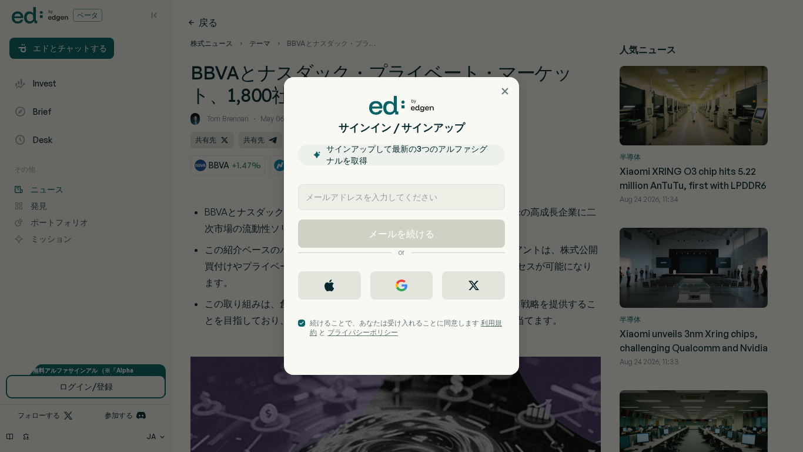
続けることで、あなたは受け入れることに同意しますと (406, 327)
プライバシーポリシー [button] (362, 332)
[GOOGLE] (401, 285)
